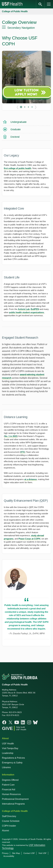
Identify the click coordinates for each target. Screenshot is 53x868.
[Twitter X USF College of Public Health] (10, 722)
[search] (40, 4)
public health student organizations (26, 312)
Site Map (16, 853)
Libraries (6, 767)
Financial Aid (8, 789)
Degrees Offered (10, 780)
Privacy (5, 853)
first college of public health (17, 168)
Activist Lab (24, 309)
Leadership (7, 753)
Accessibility (8, 856)
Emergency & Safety (12, 762)
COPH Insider (9, 826)
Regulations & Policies (13, 758)
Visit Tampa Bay (10, 748)
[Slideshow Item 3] (28, 107)
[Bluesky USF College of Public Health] (35, 722)
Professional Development (15, 799)
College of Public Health (15, 11)
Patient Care (8, 785)
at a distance (30, 479)
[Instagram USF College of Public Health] (29, 722)
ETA (23, 452)
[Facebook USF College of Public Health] (4, 722)
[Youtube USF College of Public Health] (16, 722)
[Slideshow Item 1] (21, 107)
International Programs (13, 804)
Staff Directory (9, 816)
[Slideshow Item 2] (24, 107)
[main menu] (49, 4)
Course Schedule (11, 821)
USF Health (8, 743)
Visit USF (42, 853)
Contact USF (29, 853)
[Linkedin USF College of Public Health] (23, 722)
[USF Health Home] (12, 4)
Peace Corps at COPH (29, 538)
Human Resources (11, 794)
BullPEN (35, 309)
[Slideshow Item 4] (32, 107)
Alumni (5, 830)
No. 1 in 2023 (11, 436)
